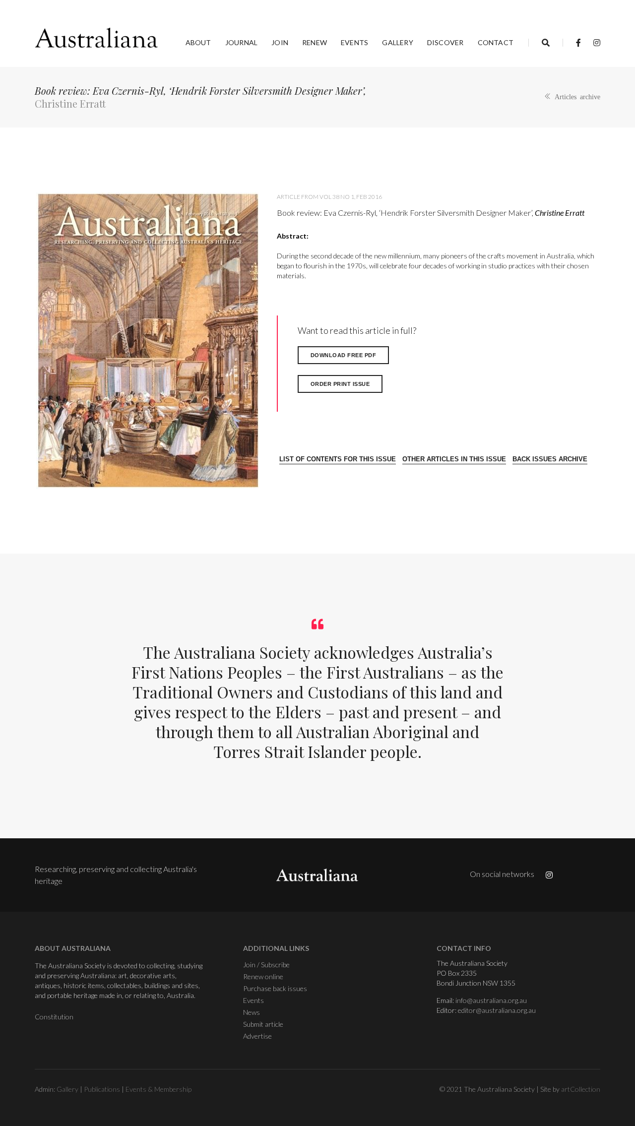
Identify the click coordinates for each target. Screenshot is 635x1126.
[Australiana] (97, 37)
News (251, 1012)
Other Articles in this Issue (454, 459)
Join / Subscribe (266, 964)
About (198, 42)
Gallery (397, 42)
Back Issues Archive (549, 459)
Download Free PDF (344, 355)
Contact (495, 42)
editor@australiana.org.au (497, 1010)
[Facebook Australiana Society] (578, 42)
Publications (102, 1089)
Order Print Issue (340, 384)
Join (279, 42)
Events (354, 42)
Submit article (263, 1024)
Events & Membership (158, 1089)
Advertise (257, 1036)
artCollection (580, 1089)
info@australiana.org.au (491, 1000)
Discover (445, 42)
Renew (314, 42)
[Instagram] (594, 42)
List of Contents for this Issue (337, 459)
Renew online (263, 976)
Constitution (54, 1016)
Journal (241, 42)
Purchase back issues (275, 988)
